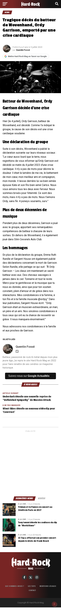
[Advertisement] (30, 463)
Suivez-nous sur (28, 375)
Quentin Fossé (23, 50)
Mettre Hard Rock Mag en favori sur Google (27, 56)
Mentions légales (48, 586)
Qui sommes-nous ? (14, 586)
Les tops (32, 586)
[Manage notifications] (54, 604)
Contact (32, 590)
